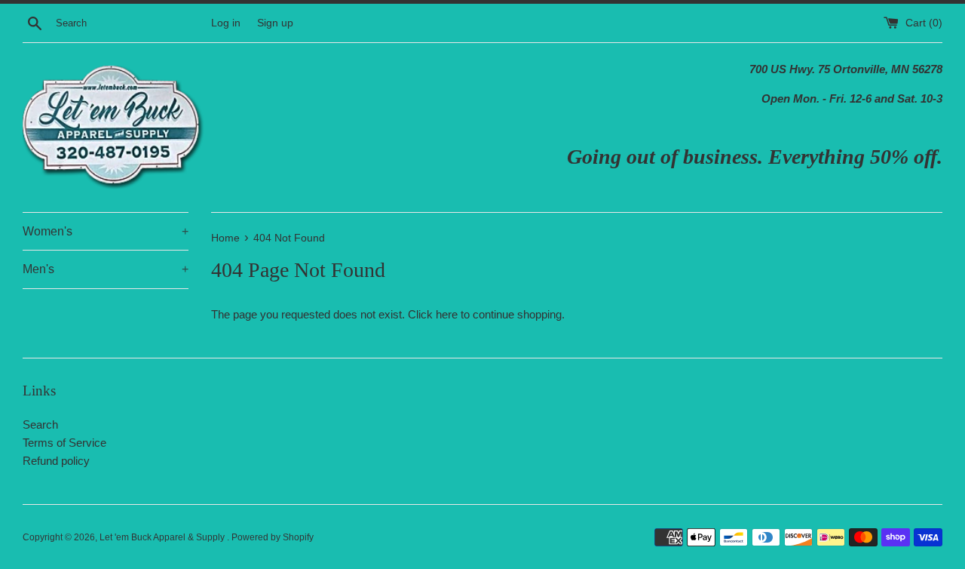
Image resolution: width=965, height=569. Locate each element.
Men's (105, 269)
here (447, 314)
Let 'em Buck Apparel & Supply (163, 537)
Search (40, 424)
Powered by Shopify (272, 537)
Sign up (275, 23)
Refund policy (56, 460)
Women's (105, 231)
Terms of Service (64, 442)
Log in (225, 23)
